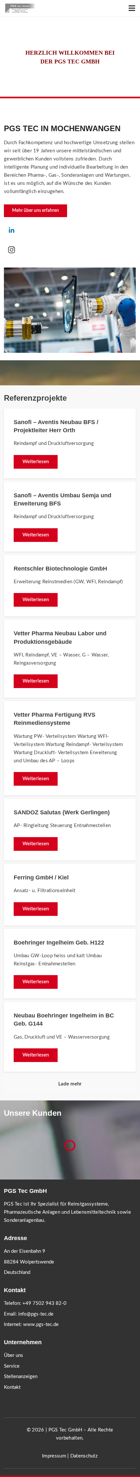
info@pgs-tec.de (35, 1314)
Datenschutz (84, 1456)
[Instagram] (11, 250)
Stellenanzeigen (20, 1376)
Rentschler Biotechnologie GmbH (60, 568)
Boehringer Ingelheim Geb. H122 (59, 942)
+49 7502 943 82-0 (44, 1303)
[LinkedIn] (11, 230)
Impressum (54, 1456)
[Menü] (132, 8)
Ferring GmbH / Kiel (41, 877)
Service (12, 1366)
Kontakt (12, 1387)
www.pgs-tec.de (41, 1324)
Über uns (13, 1355)
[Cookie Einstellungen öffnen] (12, 1469)
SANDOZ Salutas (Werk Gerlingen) (62, 812)
